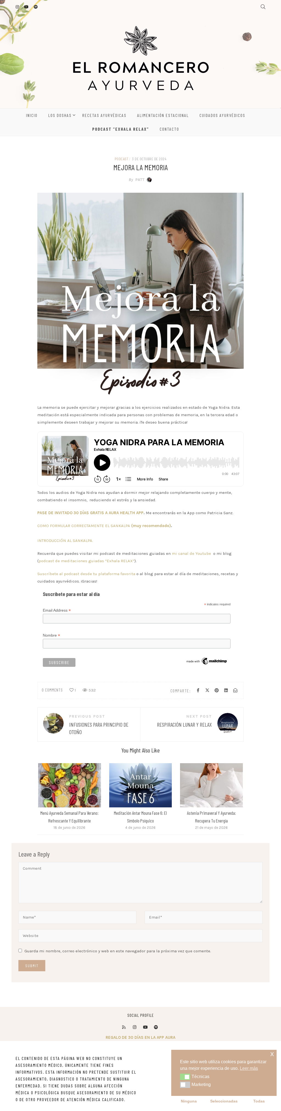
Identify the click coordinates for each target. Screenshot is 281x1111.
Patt (137, 179)
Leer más (69, 785)
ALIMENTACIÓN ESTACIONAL (163, 115)
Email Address (57, 610)
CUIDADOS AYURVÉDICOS (222, 115)
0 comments (52, 689)
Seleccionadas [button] (224, 1101)
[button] (185, 1077)
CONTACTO (169, 128)
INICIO (32, 115)
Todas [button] (259, 1101)
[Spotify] (156, 1027)
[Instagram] (134, 1027)
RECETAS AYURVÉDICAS (104, 115)
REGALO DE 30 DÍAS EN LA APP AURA (140, 1037)
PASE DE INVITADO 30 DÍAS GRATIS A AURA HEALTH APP (90, 512)
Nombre (51, 635)
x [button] (272, 1053)
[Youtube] (145, 1027)
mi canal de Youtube (191, 553)
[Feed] (124, 1027)
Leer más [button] (249, 1068)
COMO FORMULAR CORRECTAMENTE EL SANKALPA (104, 525)
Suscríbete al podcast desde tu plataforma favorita (86, 573)
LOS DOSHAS (60, 115)
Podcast (121, 158)
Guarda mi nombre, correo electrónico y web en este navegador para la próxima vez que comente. (117, 950)
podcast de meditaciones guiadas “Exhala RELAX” (86, 560)
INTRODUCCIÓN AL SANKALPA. (65, 540)
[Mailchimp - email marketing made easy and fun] (207, 661)
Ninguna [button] (189, 1101)
